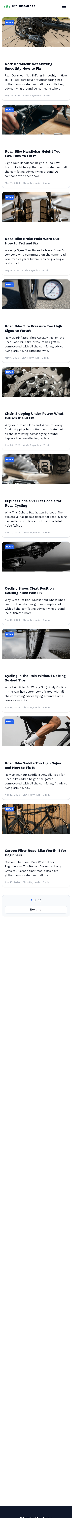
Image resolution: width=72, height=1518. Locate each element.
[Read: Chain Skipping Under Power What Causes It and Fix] (36, 382)
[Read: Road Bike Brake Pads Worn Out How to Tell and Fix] (36, 207)
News (9, 22)
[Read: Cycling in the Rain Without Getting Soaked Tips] (36, 644)
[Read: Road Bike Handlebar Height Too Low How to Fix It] (36, 120)
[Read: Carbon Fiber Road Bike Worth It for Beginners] (36, 819)
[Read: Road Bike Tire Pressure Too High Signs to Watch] (36, 294)
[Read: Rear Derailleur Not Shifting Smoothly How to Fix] (36, 32)
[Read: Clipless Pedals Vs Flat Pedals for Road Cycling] (36, 469)
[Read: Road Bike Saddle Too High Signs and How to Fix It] (36, 731)
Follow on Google (19, 1513)
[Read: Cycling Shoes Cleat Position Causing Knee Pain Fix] (36, 557)
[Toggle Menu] (64, 6)
